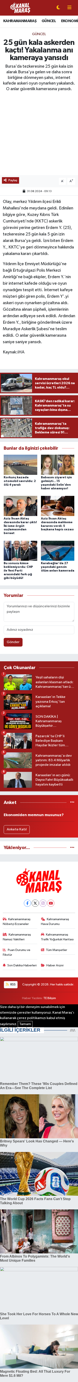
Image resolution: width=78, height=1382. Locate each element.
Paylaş (12, 180)
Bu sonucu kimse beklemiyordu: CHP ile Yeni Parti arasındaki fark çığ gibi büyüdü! (18, 570)
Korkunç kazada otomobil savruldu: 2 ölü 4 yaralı (20, 481)
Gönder (13, 642)
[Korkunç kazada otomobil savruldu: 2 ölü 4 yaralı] (20, 465)
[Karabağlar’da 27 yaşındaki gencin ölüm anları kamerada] (58, 550)
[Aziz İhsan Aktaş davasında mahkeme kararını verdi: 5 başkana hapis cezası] (58, 506)
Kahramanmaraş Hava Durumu (55, 922)
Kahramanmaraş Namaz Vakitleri (17, 937)
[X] (35, 903)
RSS (13, 984)
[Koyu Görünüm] (58, 8)
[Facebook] (27, 903)
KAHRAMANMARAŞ (19, 21)
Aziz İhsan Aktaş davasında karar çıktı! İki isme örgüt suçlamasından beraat (20, 526)
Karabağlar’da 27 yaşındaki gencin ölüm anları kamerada (57, 567)
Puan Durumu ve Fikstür (17, 952)
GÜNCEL (49, 21)
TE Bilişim (49, 998)
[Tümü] (72, 802)
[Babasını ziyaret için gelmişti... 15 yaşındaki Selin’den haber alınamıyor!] (58, 465)
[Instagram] (43, 903)
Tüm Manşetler (56, 950)
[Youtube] (50, 903)
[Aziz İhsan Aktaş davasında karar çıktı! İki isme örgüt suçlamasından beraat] (20, 506)
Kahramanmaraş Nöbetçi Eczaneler (17, 922)
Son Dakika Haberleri (22, 965)
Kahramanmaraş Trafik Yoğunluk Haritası (57, 937)
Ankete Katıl (17, 829)
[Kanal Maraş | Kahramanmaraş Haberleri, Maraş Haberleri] (20, 8)
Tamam (25, 1024)
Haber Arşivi (54, 965)
